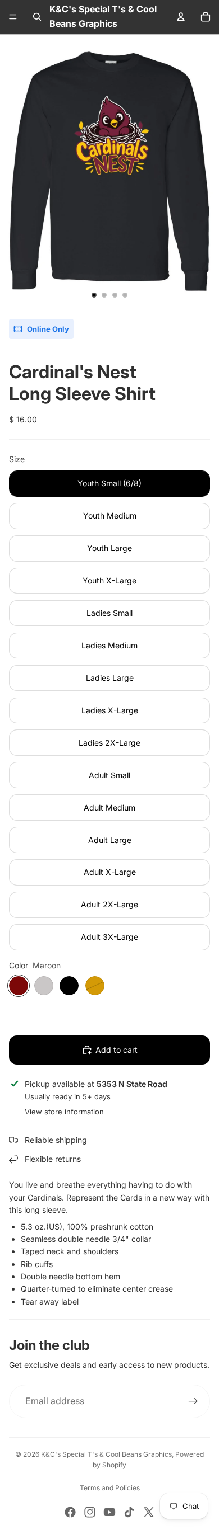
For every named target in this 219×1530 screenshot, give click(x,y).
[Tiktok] (129, 1512)
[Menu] (13, 17)
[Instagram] (90, 1512)
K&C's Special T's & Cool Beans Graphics (106, 1454)
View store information (64, 1111)
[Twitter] (149, 1512)
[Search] (37, 16)
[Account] (180, 16)
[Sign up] (193, 1401)
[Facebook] (70, 1512)
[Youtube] (109, 1512)
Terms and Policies (110, 1488)
